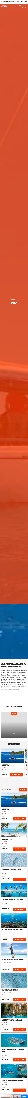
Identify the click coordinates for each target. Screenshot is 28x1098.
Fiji (2, 699)
